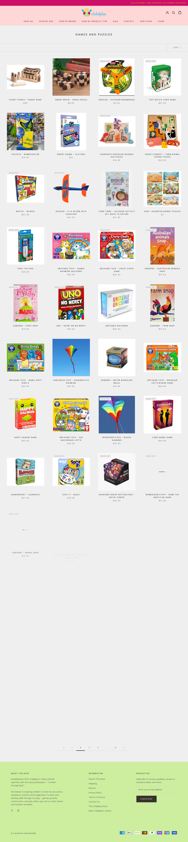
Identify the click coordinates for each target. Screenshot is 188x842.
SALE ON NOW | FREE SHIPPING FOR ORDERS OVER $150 (126, 3)
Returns (92, 788)
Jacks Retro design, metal (71, 666)
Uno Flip (71, 609)
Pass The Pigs (25, 268)
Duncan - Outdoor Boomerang (117, 100)
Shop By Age (46, 21)
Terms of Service (97, 797)
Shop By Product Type (94, 21)
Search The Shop (97, 779)
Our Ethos (146, 21)
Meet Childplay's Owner (100, 810)
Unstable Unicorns (117, 326)
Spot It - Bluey (71, 494)
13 (115, 747)
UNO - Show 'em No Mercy (71, 326)
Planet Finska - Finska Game (25, 100)
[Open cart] (180, 12)
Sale (115, 21)
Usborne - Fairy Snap (25, 326)
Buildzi (25, 725)
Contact (129, 21)
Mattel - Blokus (25, 211)
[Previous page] (63, 748)
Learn (161, 21)
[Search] (173, 12)
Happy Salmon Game (25, 437)
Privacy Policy (95, 792)
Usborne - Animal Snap (25, 552)
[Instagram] (18, 810)
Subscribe (146, 799)
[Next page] (124, 748)
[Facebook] (12, 810)
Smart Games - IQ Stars (71, 154)
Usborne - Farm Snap (162, 326)
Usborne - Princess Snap (116, 552)
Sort (176, 47)
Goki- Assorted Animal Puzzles (162, 211)
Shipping (93, 783)
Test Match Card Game (162, 100)
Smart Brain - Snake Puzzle (71, 100)
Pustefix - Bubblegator (25, 154)
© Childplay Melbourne (23, 833)
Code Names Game (162, 437)
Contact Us (94, 801)
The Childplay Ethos (98, 806)
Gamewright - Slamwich (25, 494)
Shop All (28, 21)
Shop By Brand (67, 21)
